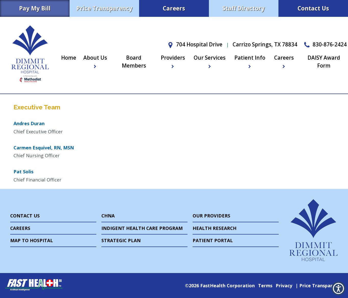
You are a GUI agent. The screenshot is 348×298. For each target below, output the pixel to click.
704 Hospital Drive (198, 44)
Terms (265, 285)
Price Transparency (104, 8)
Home (68, 57)
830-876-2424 (329, 44)
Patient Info (249, 57)
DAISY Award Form (323, 61)
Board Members (134, 61)
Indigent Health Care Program (142, 228)
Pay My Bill (34, 8)
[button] (338, 288)
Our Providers (211, 216)
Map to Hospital (31, 240)
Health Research (214, 228)
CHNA (108, 216)
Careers (174, 8)
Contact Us (313, 8)
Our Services (209, 57)
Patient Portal (213, 240)
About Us (95, 57)
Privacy (284, 285)
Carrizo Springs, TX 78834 (265, 44)
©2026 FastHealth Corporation (220, 285)
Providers (173, 57)
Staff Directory (243, 8)
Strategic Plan (121, 240)
